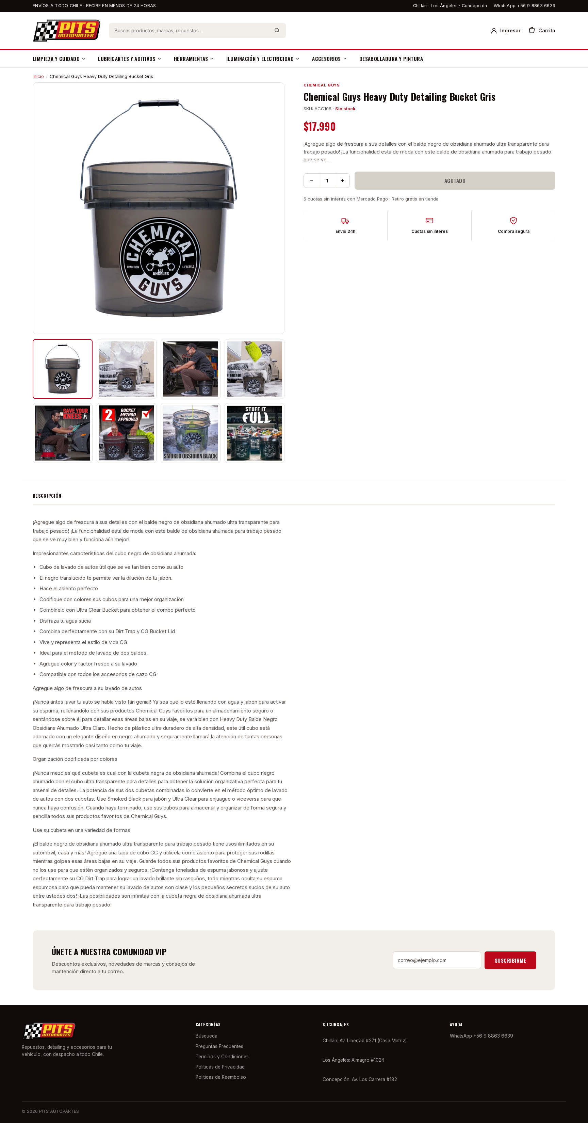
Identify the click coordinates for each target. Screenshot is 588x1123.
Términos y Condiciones (222, 1056)
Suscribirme (510, 960)
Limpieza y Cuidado (56, 58)
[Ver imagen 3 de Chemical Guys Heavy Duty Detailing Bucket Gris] (190, 369)
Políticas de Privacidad (220, 1067)
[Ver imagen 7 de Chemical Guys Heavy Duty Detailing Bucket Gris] (190, 433)
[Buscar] (277, 30)
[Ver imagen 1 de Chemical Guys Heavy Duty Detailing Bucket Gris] (63, 369)
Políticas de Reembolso (221, 1077)
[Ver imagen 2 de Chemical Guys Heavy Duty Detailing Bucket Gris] (127, 369)
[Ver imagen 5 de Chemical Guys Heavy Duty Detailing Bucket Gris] (63, 433)
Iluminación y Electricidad (260, 58)
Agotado (455, 180)
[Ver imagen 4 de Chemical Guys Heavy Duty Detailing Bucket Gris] (254, 369)
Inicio (38, 76)
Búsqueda (206, 1036)
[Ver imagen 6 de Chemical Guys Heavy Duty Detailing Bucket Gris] (127, 433)
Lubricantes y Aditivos (127, 58)
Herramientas (191, 58)
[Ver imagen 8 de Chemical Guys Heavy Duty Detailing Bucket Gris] (254, 433)
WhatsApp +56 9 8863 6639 (524, 5)
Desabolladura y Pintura (391, 58)
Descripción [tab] (47, 495)
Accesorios (326, 58)
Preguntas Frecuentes (219, 1046)
